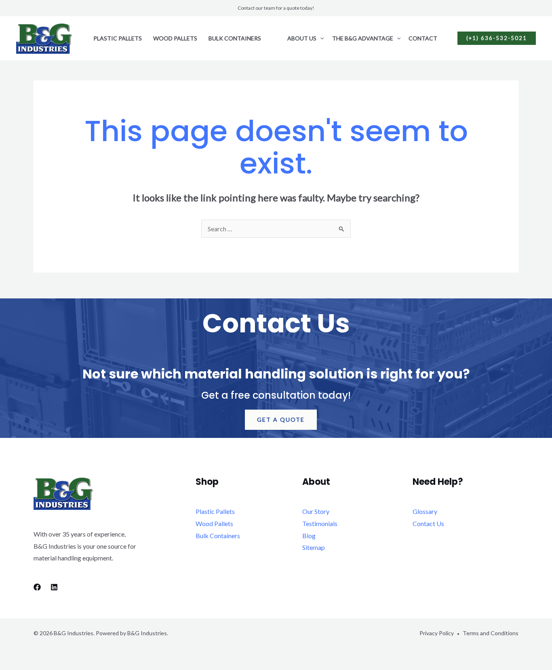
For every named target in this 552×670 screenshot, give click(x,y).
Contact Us (428, 523)
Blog (309, 535)
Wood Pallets (175, 38)
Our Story (315, 511)
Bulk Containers (235, 38)
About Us (301, 38)
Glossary (425, 511)
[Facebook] (37, 587)
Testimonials (319, 523)
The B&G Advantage (362, 38)
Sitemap (313, 547)
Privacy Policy (436, 633)
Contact (423, 38)
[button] (320, 38)
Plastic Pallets (117, 38)
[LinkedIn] (54, 587)
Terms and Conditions (490, 633)
